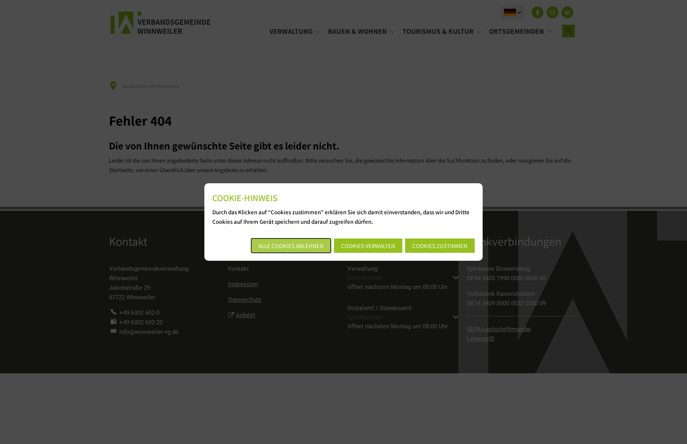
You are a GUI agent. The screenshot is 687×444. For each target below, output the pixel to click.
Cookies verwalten (368, 246)
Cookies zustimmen (440, 246)
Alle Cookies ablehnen (291, 246)
